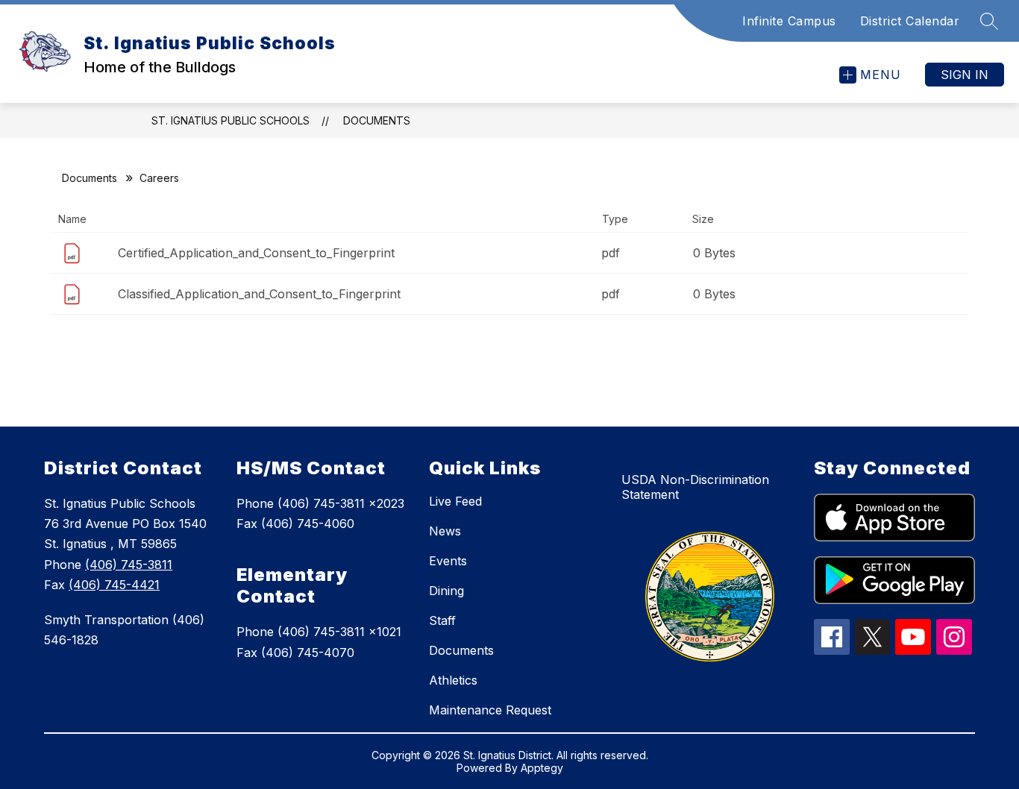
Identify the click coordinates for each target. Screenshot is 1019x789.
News (445, 531)
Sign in (964, 74)
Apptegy (542, 767)
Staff (442, 620)
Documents (376, 120)
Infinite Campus (789, 20)
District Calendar (910, 20)
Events (448, 560)
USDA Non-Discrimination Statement (695, 487)
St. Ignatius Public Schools (230, 120)
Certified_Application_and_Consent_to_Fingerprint (256, 252)
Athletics (453, 680)
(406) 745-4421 (114, 584)
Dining (446, 590)
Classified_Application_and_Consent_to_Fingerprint (259, 293)
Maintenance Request (490, 709)
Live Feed (455, 501)
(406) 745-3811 (128, 564)
